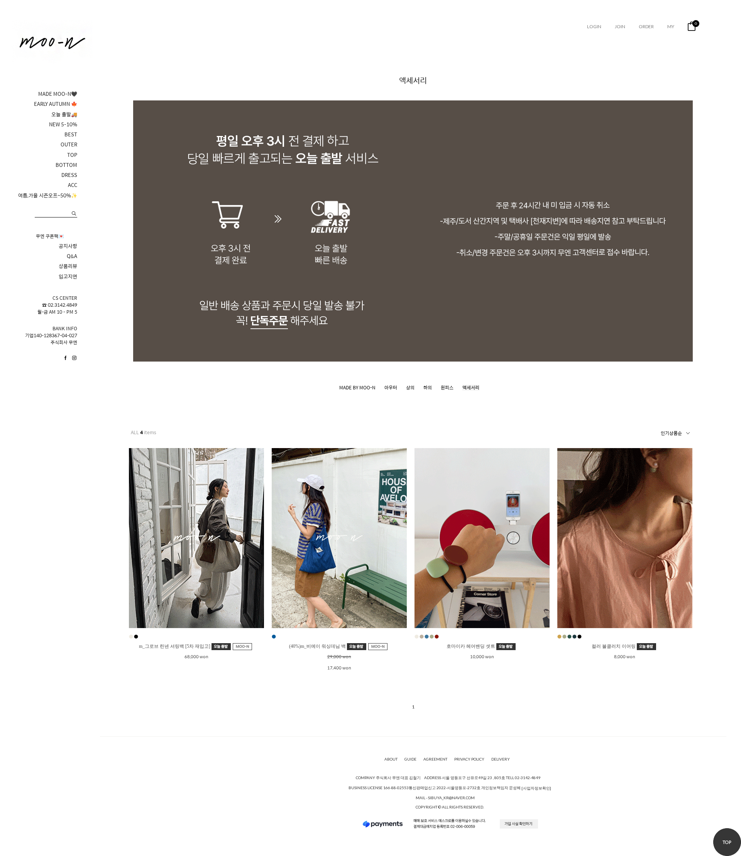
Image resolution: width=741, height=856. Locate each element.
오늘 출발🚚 (64, 114)
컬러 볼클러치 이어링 (614, 646)
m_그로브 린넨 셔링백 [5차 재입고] (175, 646)
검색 (74, 213)
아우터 (390, 388)
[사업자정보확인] (536, 788)
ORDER (646, 26)
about (391, 759)
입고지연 (68, 276)
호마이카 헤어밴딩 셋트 (471, 646)
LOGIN (594, 26)
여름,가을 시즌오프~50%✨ (47, 195)
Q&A (72, 256)
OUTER (69, 144)
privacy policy (469, 759)
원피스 (447, 388)
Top (727, 842)
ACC (72, 185)
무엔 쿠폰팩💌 (50, 236)
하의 (427, 388)
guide (410, 759)
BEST (70, 134)
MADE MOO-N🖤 (57, 94)
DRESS (69, 175)
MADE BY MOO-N (357, 388)
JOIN (620, 26)
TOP (72, 155)
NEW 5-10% (63, 124)
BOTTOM (66, 165)
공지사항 (68, 246)
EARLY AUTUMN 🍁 (55, 104)
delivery (500, 759)
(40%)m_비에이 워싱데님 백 (318, 646)
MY (670, 26)
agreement (435, 759)
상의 (410, 388)
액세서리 (470, 388)
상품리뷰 (68, 266)
